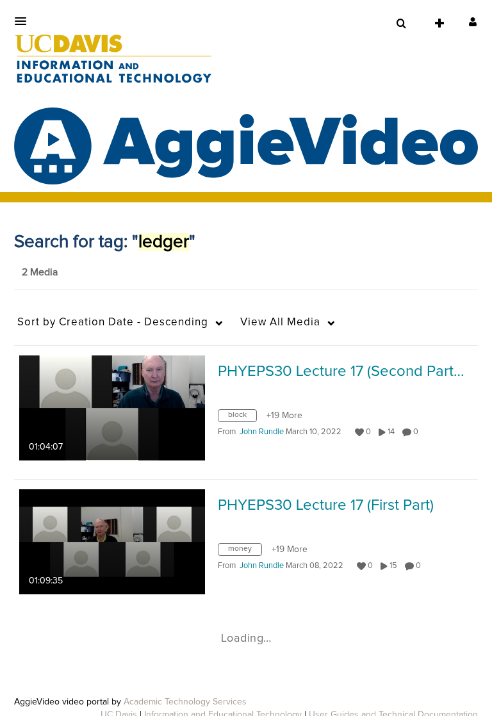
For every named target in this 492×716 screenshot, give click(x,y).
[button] (24, 21)
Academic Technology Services (185, 701)
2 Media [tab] (40, 272)
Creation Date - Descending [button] (112, 322)
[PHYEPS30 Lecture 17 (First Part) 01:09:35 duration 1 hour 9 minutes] (112, 541)
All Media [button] (280, 322)
